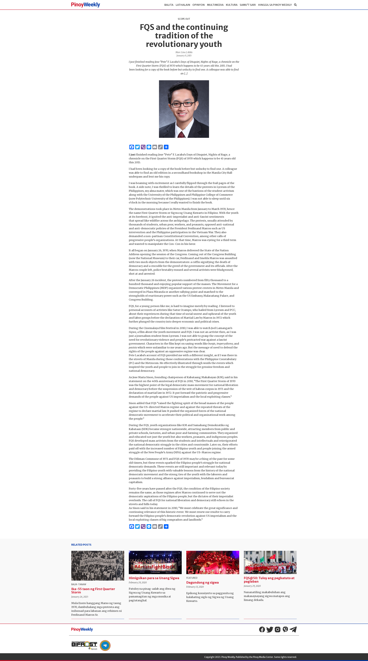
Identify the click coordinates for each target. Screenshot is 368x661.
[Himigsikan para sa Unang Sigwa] (155, 562)
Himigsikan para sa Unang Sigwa (154, 578)
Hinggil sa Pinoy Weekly (275, 4)
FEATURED (191, 578)
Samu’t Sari (248, 4)
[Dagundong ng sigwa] (212, 562)
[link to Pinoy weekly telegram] (105, 645)
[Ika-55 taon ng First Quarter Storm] (97, 566)
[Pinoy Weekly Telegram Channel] (293, 629)
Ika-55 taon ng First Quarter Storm (93, 590)
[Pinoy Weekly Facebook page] (262, 629)
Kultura (231, 4)
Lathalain (183, 4)
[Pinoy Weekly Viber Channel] (285, 629)
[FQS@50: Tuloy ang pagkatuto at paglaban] (270, 562)
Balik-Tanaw (78, 584)
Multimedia (215, 4)
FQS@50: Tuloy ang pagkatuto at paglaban (269, 579)
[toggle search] (295, 5)
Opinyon (198, 4)
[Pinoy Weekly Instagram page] (277, 629)
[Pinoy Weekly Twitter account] (269, 629)
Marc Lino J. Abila (184, 52)
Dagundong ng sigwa (202, 582)
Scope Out (184, 19)
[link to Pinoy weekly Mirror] (84, 645)
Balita (168, 4)
